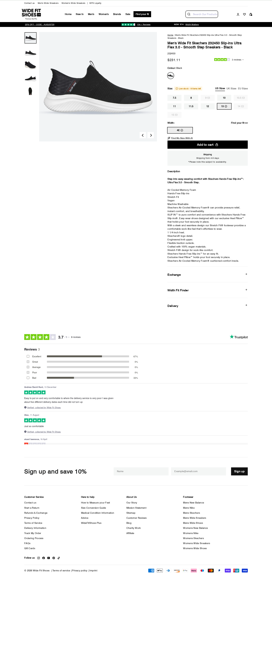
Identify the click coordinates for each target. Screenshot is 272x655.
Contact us (29, 3)
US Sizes (220, 88)
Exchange (174, 274)
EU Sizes (243, 88)
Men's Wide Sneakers (48, 3)
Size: (207, 88)
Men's (91, 14)
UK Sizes (231, 88)
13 (222, 106)
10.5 (239, 97)
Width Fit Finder (178, 290)
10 (224, 97)
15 (172, 114)
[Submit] (189, 14)
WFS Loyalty (95, 3)
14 (239, 106)
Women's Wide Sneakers (73, 3)
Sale (127, 14)
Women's (104, 14)
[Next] (150, 135)
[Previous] (143, 135)
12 (207, 106)
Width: (205, 122)
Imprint (93, 570)
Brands (117, 14)
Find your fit (142, 14)
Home (68, 14)
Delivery (172, 305)
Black (170, 75)
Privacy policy (79, 570)
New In (80, 14)
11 (174, 106)
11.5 (191, 106)
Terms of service (61, 570)
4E (178, 130)
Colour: (174, 68)
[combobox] (201, 14)
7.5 (174, 97)
